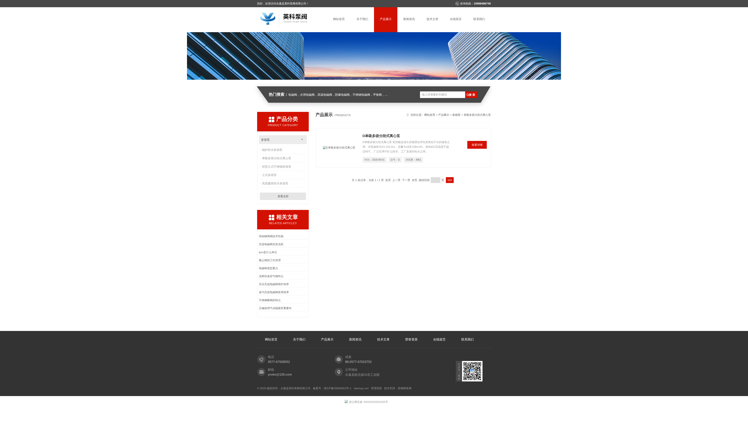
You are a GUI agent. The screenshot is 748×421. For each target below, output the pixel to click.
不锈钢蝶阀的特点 (270, 300)
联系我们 (479, 19)
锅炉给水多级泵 (272, 149)
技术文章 (432, 19)
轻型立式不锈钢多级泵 (276, 166)
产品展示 (386, 19)
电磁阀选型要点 (268, 268)
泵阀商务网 (404, 388)
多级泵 (265, 139)
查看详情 (477, 144)
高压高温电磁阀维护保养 (274, 284)
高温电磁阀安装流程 (271, 244)
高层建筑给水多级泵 (275, 183)
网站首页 (339, 19)
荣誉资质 (411, 339)
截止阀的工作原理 (270, 260)
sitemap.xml (361, 388)
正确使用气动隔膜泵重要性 (275, 308)
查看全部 (283, 196)
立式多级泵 (269, 175)
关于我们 (362, 19)
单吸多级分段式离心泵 (276, 158)
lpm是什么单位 (268, 252)
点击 (302, 139)
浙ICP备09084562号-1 (337, 388)
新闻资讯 (409, 19)
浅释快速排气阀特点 (271, 276)
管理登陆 (376, 388)
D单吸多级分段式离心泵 (381, 136)
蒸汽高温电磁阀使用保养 (274, 292)
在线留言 (456, 19)
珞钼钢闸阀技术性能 (271, 236)
